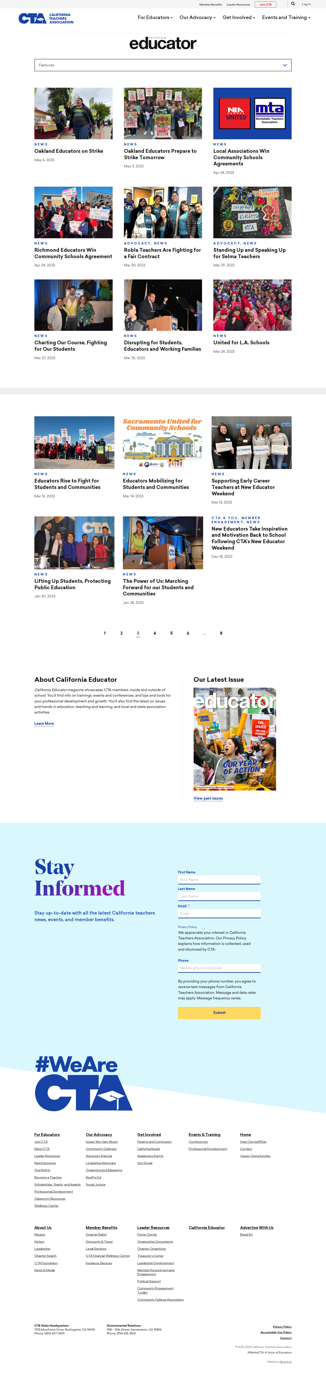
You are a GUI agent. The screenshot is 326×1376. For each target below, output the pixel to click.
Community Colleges (101, 1149)
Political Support (149, 1281)
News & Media (44, 1270)
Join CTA (41, 1141)
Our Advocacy (196, 18)
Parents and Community (154, 1141)
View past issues (208, 798)
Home (245, 1135)
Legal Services (96, 1248)
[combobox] (163, 65)
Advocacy (137, 243)
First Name (186, 872)
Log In (306, 4)
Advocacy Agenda (99, 1156)
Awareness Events (150, 1156)
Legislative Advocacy (101, 1163)
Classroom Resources (49, 1198)
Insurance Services (99, 1263)
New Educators (45, 1163)
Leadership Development (155, 1263)
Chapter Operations (151, 1248)
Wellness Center (46, 1206)
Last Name (186, 889)
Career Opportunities (255, 1156)
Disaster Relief (96, 1234)
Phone (183, 961)
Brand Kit (246, 1234)
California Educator (207, 1228)
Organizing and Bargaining (104, 1170)
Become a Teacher (48, 1177)
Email (183, 906)
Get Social (144, 1163)
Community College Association (160, 1299)
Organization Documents (155, 1241)
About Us (42, 1228)
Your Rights (42, 1170)
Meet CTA (42, 1149)
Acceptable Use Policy (276, 1332)
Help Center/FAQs (253, 1141)
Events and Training (285, 18)
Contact (246, 1149)
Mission (39, 1234)
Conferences (198, 1141)
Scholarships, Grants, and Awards (57, 1184)
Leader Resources (238, 5)
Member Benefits (210, 5)
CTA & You (225, 518)
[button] (291, 4)
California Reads (148, 1149)
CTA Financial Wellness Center (108, 1256)
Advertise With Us (256, 1228)
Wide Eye (285, 1361)
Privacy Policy (187, 927)
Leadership (42, 1248)
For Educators (154, 18)
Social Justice (96, 1184)
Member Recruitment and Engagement (155, 1272)
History (39, 1241)
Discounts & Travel (99, 1241)
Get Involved (238, 18)
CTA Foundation (46, 1263)
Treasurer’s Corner (150, 1256)
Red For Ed (93, 1177)
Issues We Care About (102, 1141)
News (41, 144)
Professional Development (53, 1191)
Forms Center (147, 1234)
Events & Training (204, 1135)
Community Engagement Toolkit (155, 1290)
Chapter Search (45, 1256)
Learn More (44, 724)
